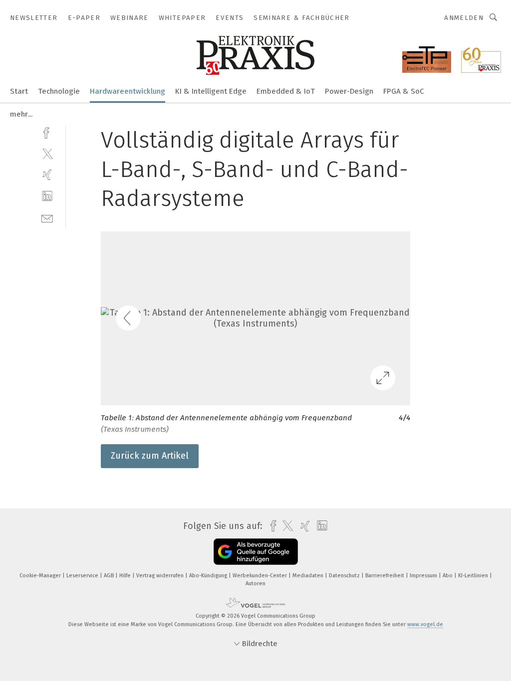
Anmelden (464, 17)
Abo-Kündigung (209, 575)
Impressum (424, 575)
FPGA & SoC (403, 91)
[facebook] (47, 132)
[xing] (47, 175)
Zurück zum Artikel (150, 455)
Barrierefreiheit (385, 575)
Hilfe (125, 575)
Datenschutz (345, 575)
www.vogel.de (425, 624)
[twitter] (47, 153)
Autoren (255, 583)
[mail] (47, 217)
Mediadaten (308, 575)
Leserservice (83, 575)
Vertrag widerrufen (160, 575)
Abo (448, 575)
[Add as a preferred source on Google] (256, 551)
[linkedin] (47, 196)
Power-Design (349, 91)
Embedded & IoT (285, 91)
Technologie (59, 91)
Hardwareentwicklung (127, 91)
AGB (109, 575)
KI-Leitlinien (474, 575)
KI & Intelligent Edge (211, 91)
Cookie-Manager (40, 575)
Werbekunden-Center (260, 575)
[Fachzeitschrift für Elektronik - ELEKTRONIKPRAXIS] (19, 90)
